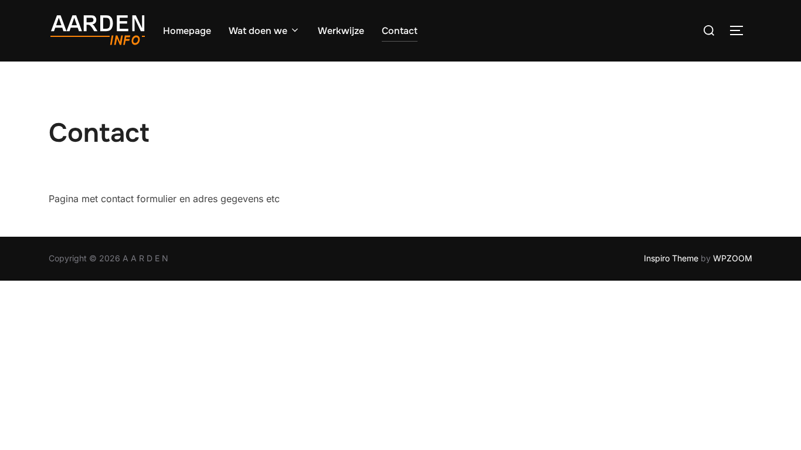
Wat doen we (258, 31)
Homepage (187, 31)
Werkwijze (341, 31)
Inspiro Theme (671, 258)
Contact (400, 31)
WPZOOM (732, 258)
